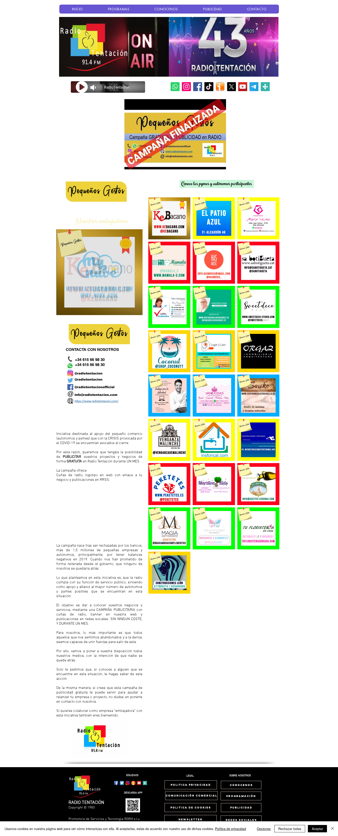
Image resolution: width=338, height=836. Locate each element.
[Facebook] (197, 86)
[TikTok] (208, 86)
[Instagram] (186, 86)
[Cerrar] (332, 828)
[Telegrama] (253, 86)
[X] (231, 86)
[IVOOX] (220, 86)
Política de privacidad (230, 828)
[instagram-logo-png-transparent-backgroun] (128, 783)
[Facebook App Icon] (116, 783)
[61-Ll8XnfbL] (133, 783)
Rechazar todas (289, 828)
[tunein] (265, 86)
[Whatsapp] (175, 86)
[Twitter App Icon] (122, 783)
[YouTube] (242, 86)
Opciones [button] (264, 828)
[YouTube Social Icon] (139, 783)
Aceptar (317, 828)
